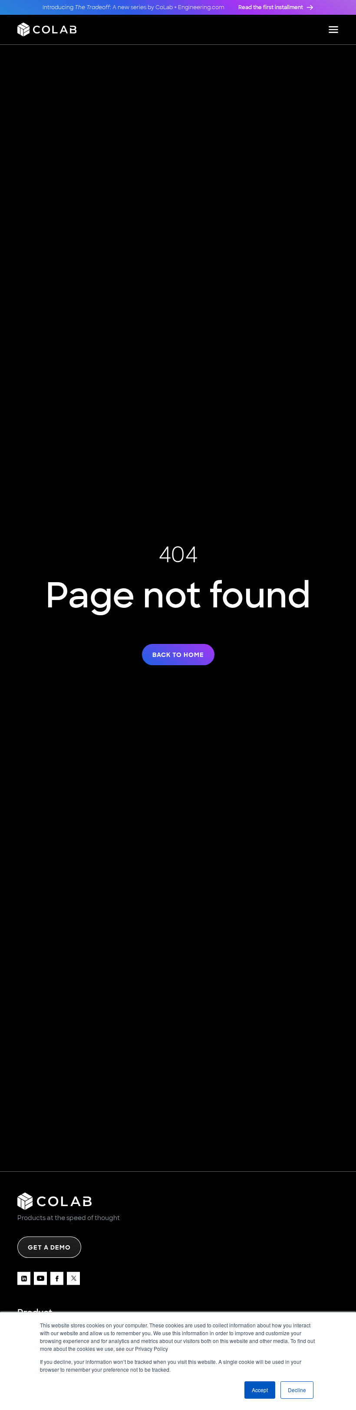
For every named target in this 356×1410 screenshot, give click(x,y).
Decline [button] (297, 1389)
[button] (333, 30)
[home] (46, 30)
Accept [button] (260, 1389)
